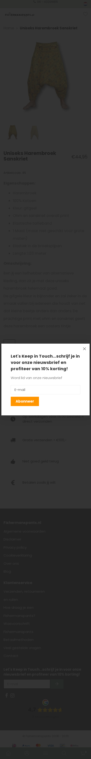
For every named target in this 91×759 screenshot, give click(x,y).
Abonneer (25, 401)
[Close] (84, 349)
